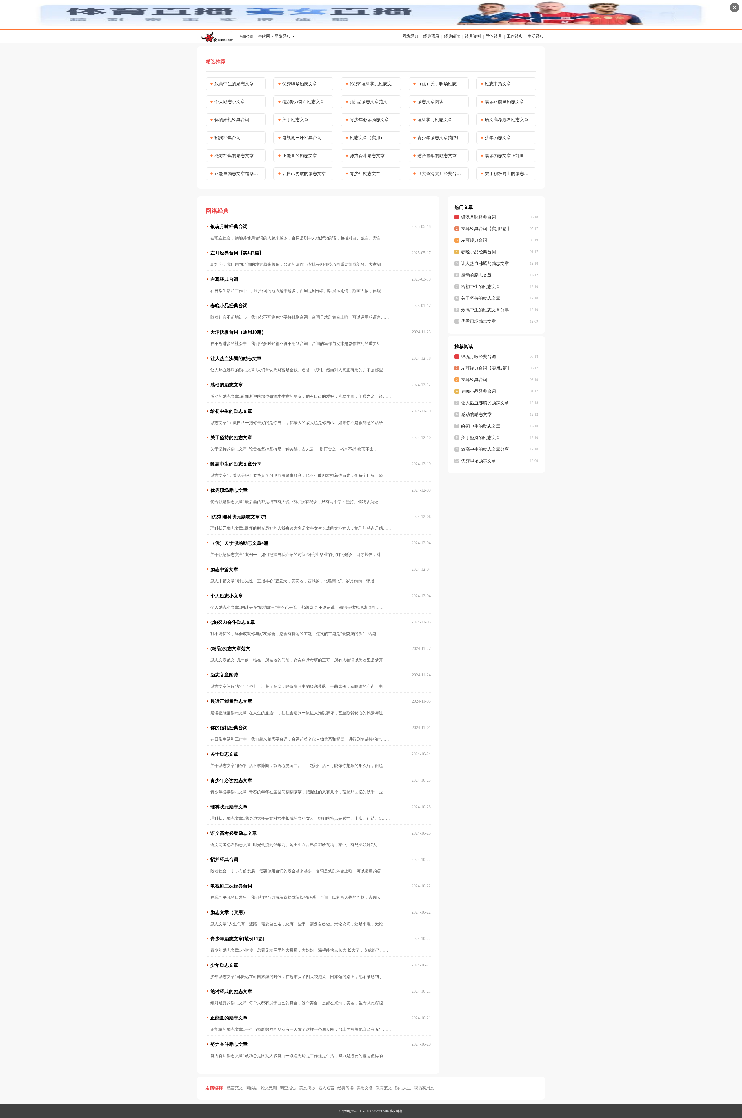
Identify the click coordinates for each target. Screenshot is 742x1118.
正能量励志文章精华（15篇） (238, 173)
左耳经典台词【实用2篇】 (237, 252)
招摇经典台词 (227, 137)
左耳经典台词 (224, 279)
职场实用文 (424, 1088)
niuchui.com (380, 1111)
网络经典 (282, 36)
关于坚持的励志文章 (231, 437)
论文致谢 (269, 1088)
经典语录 (431, 36)
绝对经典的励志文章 (234, 155)
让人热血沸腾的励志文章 (235, 358)
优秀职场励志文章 (299, 83)
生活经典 (536, 36)
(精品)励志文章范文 (369, 101)
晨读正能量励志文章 (504, 101)
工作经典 (515, 36)
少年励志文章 (498, 137)
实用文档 (365, 1088)
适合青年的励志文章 (437, 155)
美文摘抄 (307, 1088)
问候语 (252, 1088)
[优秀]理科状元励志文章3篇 (373, 83)
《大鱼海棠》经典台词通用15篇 (441, 173)
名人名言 (326, 1088)
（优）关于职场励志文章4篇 (441, 83)
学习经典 (494, 36)
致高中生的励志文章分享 (238, 83)
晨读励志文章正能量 (504, 155)
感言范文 (235, 1088)
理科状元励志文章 (434, 119)
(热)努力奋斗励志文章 (303, 101)
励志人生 (403, 1088)
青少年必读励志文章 (369, 119)
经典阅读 (452, 36)
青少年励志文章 (365, 173)
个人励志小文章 (229, 101)
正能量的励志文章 (299, 155)
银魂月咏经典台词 (229, 226)
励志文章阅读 (430, 101)
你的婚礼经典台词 (231, 119)
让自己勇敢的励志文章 (304, 173)
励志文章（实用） (367, 137)
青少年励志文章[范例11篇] (441, 137)
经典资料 (473, 36)
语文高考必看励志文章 (506, 119)
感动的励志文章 (226, 384)
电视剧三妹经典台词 (301, 137)
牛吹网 (264, 36)
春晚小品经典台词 (229, 305)
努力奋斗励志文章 (367, 155)
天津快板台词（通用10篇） (238, 332)
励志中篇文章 (498, 83)
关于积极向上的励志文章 (508, 173)
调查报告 (288, 1088)
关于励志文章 (295, 119)
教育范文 (384, 1088)
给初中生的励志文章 (231, 411)
